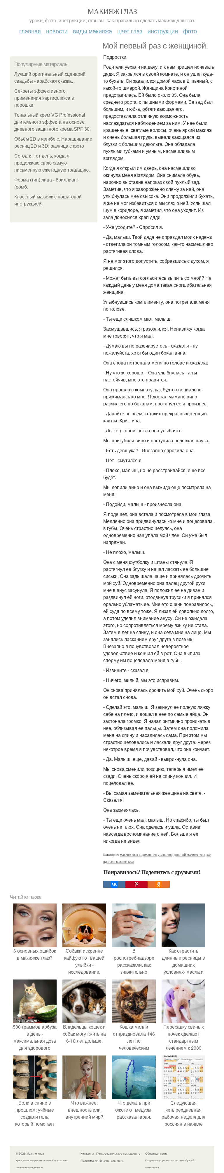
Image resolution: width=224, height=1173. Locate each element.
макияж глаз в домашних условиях (146, 854)
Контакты (87, 1153)
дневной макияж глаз (189, 854)
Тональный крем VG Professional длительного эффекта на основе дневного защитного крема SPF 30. (52, 122)
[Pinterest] (136, 884)
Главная (30, 31)
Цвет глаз (129, 31)
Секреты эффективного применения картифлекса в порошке (44, 98)
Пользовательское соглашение (118, 1153)
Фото (190, 31)
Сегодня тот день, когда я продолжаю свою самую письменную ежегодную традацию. (52, 162)
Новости (57, 31)
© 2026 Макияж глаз (30, 1153)
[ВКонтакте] (114, 884)
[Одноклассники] (159, 884)
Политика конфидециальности (102, 1160)
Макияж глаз (112, 11)
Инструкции (163, 31)
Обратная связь (156, 1153)
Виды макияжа (92, 31)
